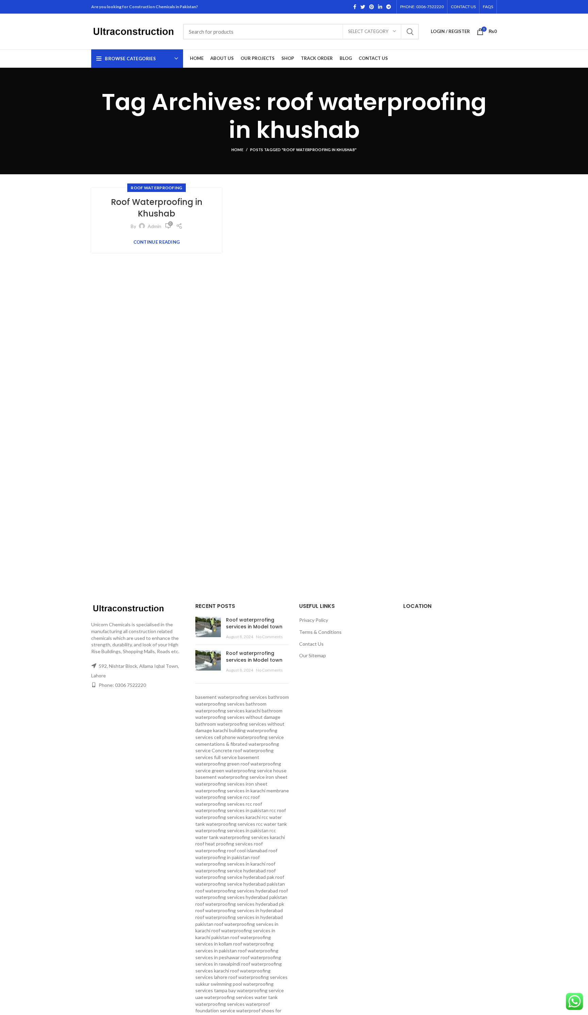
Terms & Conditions (320, 632)
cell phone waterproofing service (249, 737)
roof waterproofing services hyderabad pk (239, 904)
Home (237, 149)
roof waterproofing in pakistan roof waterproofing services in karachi (236, 857)
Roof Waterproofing (156, 187)
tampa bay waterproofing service (249, 990)
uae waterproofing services (224, 997)
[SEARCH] (409, 31)
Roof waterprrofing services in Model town (254, 623)
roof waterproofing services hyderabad (236, 890)
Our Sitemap (312, 655)
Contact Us (311, 644)
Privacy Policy (313, 620)
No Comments (269, 636)
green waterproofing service (242, 770)
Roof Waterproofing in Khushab (156, 207)
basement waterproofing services (231, 697)
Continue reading (156, 242)
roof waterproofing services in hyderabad (239, 910)
